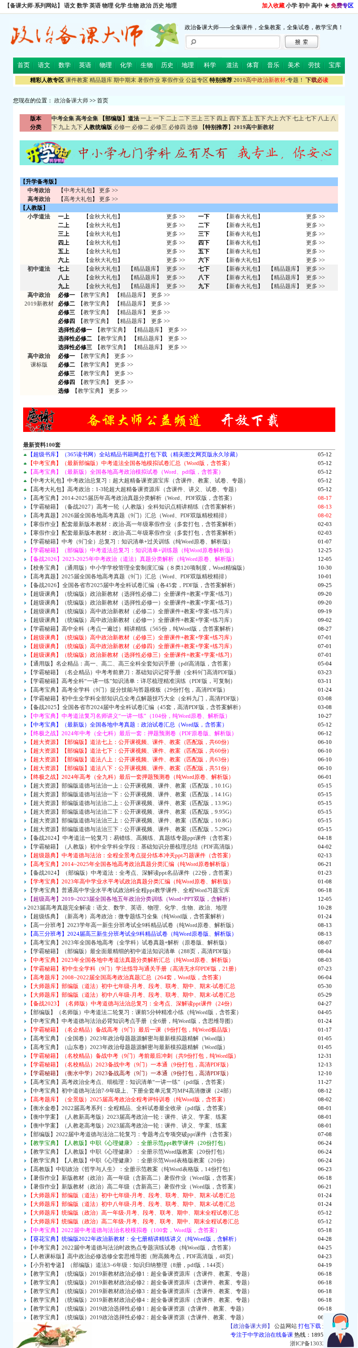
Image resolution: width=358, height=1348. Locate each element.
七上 (298, 118)
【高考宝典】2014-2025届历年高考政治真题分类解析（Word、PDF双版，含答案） (131, 498)
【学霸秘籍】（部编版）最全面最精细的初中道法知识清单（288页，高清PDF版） (131, 951)
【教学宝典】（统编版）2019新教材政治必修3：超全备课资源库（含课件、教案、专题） (140, 1291)
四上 (222, 118)
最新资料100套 (42, 444)
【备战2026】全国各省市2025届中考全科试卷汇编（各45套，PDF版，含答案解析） (133, 585)
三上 (197, 118)
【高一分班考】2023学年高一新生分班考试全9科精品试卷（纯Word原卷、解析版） (132, 925)
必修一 (122, 127)
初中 (304, 5)
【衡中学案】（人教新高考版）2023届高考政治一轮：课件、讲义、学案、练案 (127, 1117)
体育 (253, 65)
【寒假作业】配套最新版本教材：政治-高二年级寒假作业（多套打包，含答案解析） (133, 533)
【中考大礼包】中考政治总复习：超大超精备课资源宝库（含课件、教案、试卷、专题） (138, 480)
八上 (323, 118)
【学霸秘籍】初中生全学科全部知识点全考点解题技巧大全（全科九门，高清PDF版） (135, 698)
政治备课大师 (71, 100)
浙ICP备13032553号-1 (317, 1343)
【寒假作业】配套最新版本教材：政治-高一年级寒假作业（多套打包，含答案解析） (133, 524)
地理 (171, 5)
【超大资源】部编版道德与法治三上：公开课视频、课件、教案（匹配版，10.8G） (131, 820)
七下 (311, 118)
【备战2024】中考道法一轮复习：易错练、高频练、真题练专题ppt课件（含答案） (131, 838)
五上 (247, 118)
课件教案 (76, 80)
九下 (77, 127)
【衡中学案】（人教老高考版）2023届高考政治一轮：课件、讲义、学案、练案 (127, 1125)
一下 (159, 118)
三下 (209, 118)
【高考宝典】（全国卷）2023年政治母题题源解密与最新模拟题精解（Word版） (128, 1038)
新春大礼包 (243, 216)
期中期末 (125, 80)
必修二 (140, 127)
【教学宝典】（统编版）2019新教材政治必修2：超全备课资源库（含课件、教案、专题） (140, 1282)
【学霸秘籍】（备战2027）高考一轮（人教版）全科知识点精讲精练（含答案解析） (133, 506)
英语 (95, 5)
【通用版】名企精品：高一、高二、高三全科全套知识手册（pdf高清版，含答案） (131, 663)
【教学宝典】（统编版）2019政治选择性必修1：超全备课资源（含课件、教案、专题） (137, 1308)
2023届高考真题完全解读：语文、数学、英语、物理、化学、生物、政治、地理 (127, 907)
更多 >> (108, 190)
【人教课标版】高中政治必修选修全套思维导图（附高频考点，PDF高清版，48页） (132, 1256)
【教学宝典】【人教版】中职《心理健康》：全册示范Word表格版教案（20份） (128, 1160)
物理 (108, 5)
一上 (146, 118)
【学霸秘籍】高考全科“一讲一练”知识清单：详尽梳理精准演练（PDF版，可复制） (132, 681)
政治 (145, 5)
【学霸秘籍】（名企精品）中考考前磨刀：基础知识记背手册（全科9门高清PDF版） (133, 672)
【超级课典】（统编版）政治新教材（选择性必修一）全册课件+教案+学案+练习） (131, 602)
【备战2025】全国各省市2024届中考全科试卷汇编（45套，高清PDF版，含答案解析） (136, 707)
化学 (120, 5)
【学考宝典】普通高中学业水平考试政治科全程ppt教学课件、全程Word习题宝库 (129, 890)
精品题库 (101, 80)
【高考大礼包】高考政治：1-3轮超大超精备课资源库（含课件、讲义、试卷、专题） (134, 489)
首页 (23, 65)
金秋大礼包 (103, 216)
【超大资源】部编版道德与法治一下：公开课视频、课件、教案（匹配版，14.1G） (131, 794)
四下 (235, 118)
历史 (158, 5)
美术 (294, 65)
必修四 (177, 127)
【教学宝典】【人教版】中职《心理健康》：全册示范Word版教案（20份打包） (128, 1151)
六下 (285, 118)
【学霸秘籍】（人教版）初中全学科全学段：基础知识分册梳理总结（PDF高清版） (132, 846)
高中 (317, 5)
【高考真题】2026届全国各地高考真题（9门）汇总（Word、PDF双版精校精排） (129, 515)
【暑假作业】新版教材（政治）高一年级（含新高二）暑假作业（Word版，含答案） (133, 1178)
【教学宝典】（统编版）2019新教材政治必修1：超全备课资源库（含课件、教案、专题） (140, 1273)
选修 (192, 127)
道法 (232, 65)
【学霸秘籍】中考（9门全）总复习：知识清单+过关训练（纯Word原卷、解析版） (131, 541)
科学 (210, 65)
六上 (273, 118)
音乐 (273, 65)
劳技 (314, 65)
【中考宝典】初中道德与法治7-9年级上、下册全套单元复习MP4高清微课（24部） (131, 1090)
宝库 (335, 65)
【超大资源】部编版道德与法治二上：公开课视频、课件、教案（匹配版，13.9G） (131, 803)
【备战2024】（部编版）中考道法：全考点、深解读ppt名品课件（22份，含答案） (131, 872)
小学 (291, 5)
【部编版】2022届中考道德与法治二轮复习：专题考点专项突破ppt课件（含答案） (131, 1134)
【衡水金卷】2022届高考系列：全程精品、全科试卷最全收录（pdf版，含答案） (128, 1108)
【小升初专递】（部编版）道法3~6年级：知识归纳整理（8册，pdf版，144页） (127, 1265)
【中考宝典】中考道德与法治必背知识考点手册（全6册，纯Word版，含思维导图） (132, 1021)
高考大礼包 (78, 199)
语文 (70, 5)
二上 (171, 118)
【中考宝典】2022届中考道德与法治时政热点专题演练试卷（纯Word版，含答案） (131, 1247)
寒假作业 (173, 80)
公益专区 (197, 80)
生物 (133, 5)
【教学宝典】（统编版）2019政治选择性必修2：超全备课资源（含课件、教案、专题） (137, 1317)
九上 (64, 127)
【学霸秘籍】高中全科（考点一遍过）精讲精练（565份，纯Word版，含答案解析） (132, 628)
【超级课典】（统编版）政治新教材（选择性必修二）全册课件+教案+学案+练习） (131, 594)
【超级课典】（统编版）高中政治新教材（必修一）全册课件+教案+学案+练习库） (131, 620)
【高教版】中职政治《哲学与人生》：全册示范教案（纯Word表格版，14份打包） (131, 1169)
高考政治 (39, 199)
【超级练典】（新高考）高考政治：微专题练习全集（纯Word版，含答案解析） (127, 916)
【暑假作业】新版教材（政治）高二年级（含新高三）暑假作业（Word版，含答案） (133, 1186)
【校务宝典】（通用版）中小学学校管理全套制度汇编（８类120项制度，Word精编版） (138, 567)
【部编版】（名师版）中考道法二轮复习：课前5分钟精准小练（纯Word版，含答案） (135, 1012)
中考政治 (39, 190)
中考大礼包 (78, 190)
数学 (82, 5)
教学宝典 (94, 295)
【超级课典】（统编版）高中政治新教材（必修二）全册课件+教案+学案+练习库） (131, 611)
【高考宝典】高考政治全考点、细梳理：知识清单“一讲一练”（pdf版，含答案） (128, 1082)
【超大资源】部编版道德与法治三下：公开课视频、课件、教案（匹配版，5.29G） (131, 829)
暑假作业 (149, 80)
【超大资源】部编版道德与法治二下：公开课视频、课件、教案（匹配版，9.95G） (131, 811)
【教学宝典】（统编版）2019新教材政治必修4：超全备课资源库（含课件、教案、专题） (140, 1300)
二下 (184, 118)
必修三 (158, 127)
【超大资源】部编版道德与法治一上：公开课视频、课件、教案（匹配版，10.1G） (131, 785)
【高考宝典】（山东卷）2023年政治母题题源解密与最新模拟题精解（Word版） (128, 1047)
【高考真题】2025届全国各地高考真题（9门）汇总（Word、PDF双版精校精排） (129, 576)
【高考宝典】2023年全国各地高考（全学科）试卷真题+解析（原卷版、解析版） (129, 942)
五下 (260, 118)
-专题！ (269, 80)
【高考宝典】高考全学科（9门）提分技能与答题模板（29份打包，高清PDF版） (128, 689)
